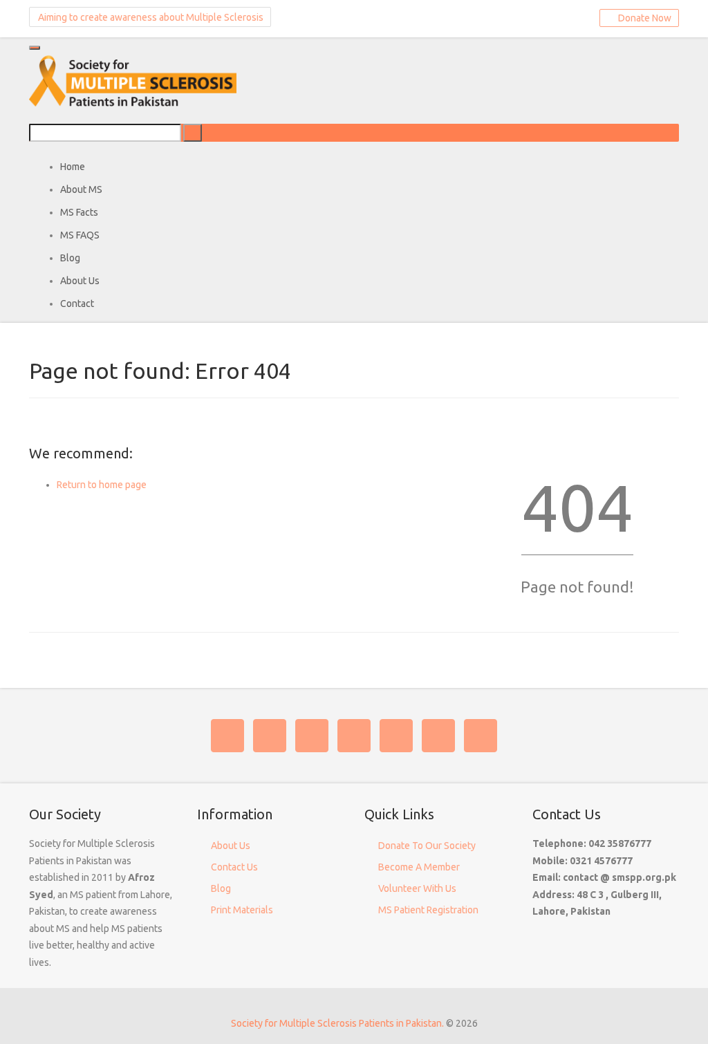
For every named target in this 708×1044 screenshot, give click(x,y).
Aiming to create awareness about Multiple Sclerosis (149, 17)
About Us (230, 845)
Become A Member (419, 867)
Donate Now (642, 18)
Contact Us (234, 867)
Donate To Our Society (427, 845)
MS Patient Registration (428, 909)
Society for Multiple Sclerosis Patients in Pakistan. (337, 1023)
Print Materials (242, 909)
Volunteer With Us (417, 888)
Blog (221, 888)
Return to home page (102, 484)
